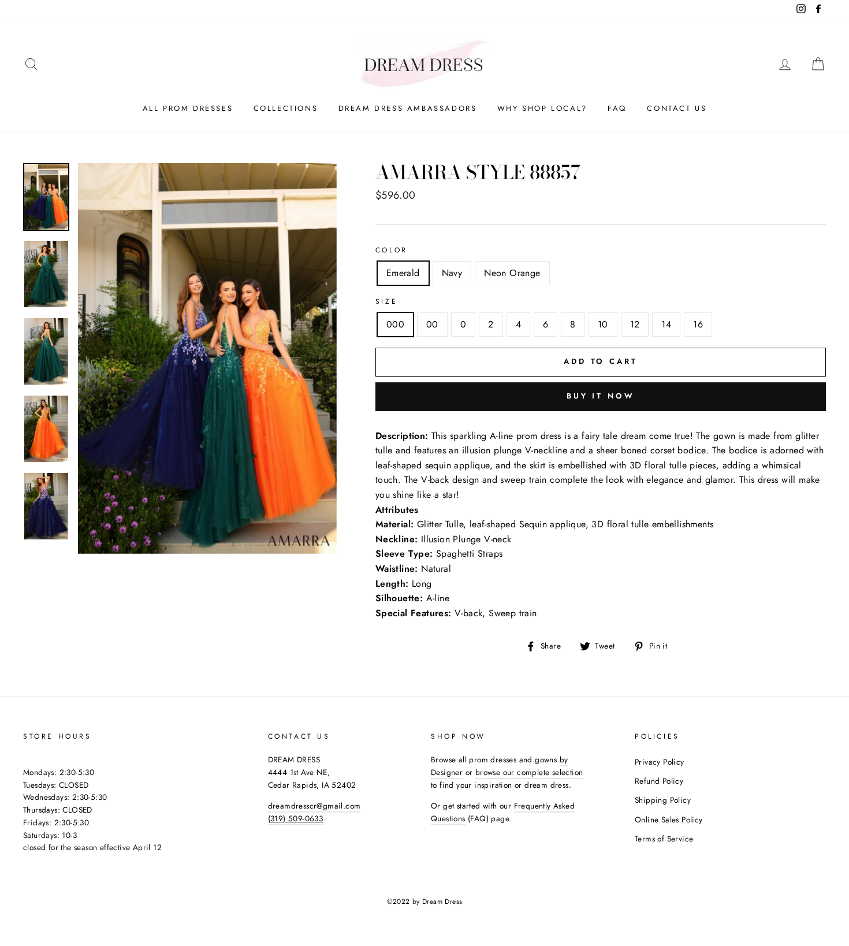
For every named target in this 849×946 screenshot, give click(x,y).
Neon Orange (512, 273)
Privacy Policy (659, 762)
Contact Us (676, 108)
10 (603, 324)
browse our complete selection (529, 772)
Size (386, 301)
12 (635, 324)
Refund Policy (659, 781)
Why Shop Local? (542, 108)
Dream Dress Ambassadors (407, 108)
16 (698, 324)
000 (395, 324)
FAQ (617, 108)
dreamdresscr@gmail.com (314, 805)
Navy (452, 273)
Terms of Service (664, 838)
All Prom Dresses (188, 108)
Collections (286, 108)
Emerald (403, 273)
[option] (207, 358)
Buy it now (601, 395)
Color (391, 250)
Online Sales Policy (669, 819)
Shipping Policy (663, 800)
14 (666, 324)
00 (432, 324)
